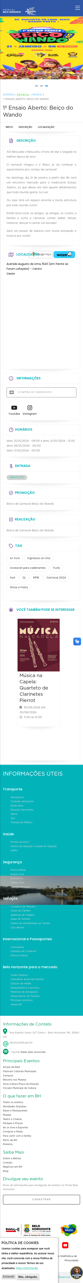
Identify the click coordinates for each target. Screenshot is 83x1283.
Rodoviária (17, 806)
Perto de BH (10, 1140)
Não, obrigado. (28, 1276)
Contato (7, 1163)
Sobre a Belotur (12, 1158)
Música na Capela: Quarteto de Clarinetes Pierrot (33, 688)
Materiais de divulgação (24, 992)
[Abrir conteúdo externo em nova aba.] (41, 254)
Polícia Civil (17, 874)
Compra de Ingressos (34, 392)
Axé (12, 577)
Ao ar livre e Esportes (15, 1127)
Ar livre (15, 558)
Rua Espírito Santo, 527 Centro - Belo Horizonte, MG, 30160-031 (41, 1035)
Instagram (30, 414)
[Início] (19, 7)
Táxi (13, 818)
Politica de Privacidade (71, 1258)
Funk (56, 568)
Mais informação (27, 1268)
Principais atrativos (22, 1000)
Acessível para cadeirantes (28, 568)
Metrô (14, 814)
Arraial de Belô (11, 1067)
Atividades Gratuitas (14, 1106)
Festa (25, 95)
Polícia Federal (19, 955)
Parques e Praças (13, 1123)
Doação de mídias (21, 983)
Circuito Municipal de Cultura (19, 1088)
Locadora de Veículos (23, 906)
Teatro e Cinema (12, 1119)
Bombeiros (17, 878)
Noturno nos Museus (14, 1080)
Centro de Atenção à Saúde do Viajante (34, 846)
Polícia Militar (18, 870)
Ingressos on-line (38, 558)
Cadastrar (41, 1199)
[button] (36, 85)
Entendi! (8, 1276)
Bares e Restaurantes (15, 1110)
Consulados (17, 947)
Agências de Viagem (22, 915)
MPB (36, 577)
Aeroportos (17, 797)
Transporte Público (21, 822)
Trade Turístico (19, 975)
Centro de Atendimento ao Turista (30, 923)
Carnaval (8, 1075)
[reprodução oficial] (41, 47)
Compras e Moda (13, 1131)
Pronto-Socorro (20, 842)
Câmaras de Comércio (23, 951)
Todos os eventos (13, 1102)
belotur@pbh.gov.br (21, 1042)
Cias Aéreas (17, 927)
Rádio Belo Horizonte (33, 1052)
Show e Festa (19, 587)
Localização (46, 127)
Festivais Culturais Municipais (19, 1071)
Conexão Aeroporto (22, 801)
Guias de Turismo (20, 919)
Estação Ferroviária (22, 810)
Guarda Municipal (20, 887)
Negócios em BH (12, 1167)
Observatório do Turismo (25, 996)
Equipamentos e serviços (25, 988)
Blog (5, 1171)
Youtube (14, 414)
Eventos (8, 94)
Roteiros (8, 1144)
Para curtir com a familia (17, 1136)
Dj (24, 577)
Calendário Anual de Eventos (27, 979)
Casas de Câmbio (21, 910)
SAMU (14, 850)
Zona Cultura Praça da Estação (21, 1084)
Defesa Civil (17, 883)
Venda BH (16, 1004)
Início (9, 127)
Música (37, 94)
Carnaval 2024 (56, 577)
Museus (7, 1115)
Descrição (25, 127)
